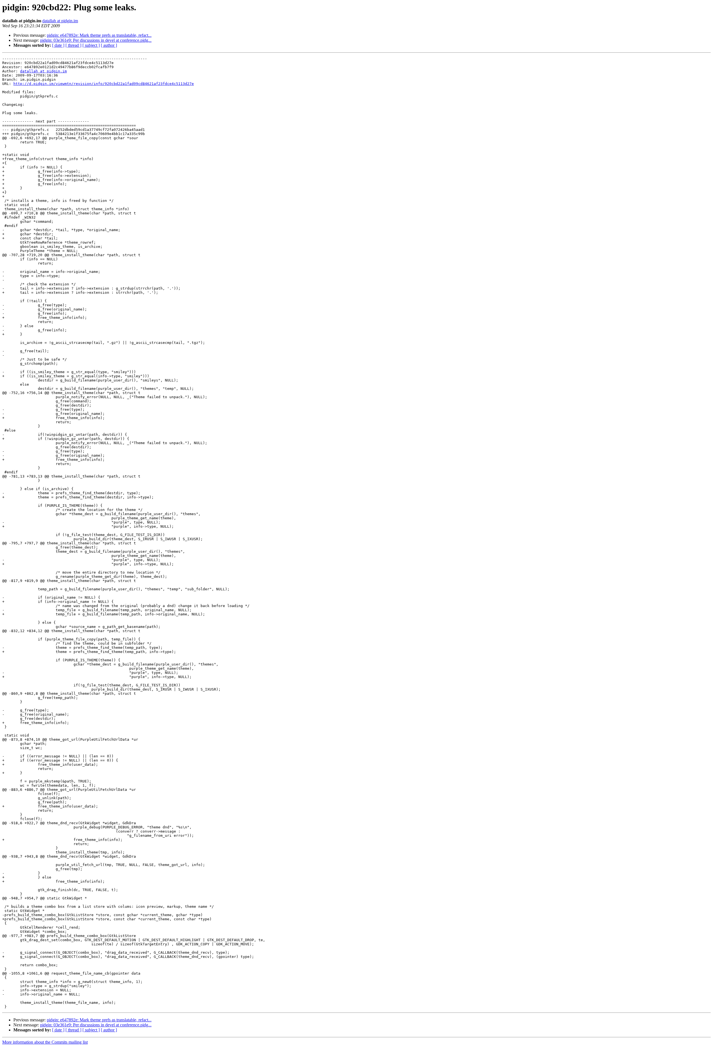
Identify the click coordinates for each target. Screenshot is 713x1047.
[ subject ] (91, 45)
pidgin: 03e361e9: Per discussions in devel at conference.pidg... (96, 40)
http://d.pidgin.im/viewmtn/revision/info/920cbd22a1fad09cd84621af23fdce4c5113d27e (103, 84)
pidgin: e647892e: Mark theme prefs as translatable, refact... (99, 35)
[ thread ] (73, 45)
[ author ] (109, 45)
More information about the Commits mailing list (45, 1042)
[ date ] (58, 45)
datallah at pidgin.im (60, 20)
